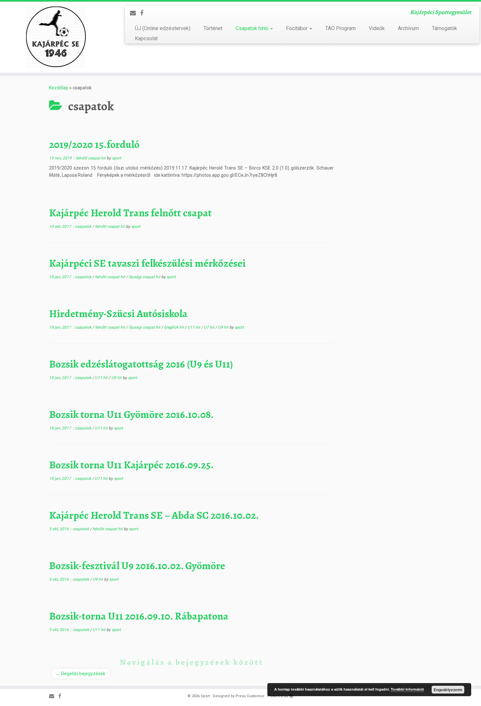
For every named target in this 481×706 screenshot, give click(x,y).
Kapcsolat (146, 38)
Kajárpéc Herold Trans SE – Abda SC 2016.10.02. (154, 515)
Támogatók (444, 28)
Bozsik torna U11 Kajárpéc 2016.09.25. (131, 465)
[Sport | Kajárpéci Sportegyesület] (55, 37)
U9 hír (223, 327)
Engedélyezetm (448, 690)
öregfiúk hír (174, 327)
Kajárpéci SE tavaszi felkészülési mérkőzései (147, 263)
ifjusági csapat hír (145, 277)
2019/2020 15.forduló (94, 144)
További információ (407, 689)
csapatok (83, 226)
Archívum (408, 28)
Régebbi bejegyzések (80, 673)
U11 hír (194, 327)
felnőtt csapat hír (91, 158)
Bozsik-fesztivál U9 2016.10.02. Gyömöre (137, 565)
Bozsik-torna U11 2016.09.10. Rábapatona (138, 616)
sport (116, 158)
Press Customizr (250, 696)
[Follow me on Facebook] (144, 12)
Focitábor (297, 28)
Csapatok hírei (253, 28)
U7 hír (209, 327)
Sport (205, 696)
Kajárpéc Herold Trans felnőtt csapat (130, 213)
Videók (377, 28)
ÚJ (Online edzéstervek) (162, 28)
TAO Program (340, 28)
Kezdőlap (58, 87)
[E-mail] (135, 12)
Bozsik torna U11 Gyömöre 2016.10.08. (131, 414)
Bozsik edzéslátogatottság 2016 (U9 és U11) (141, 364)
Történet (213, 28)
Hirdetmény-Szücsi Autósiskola (118, 313)
